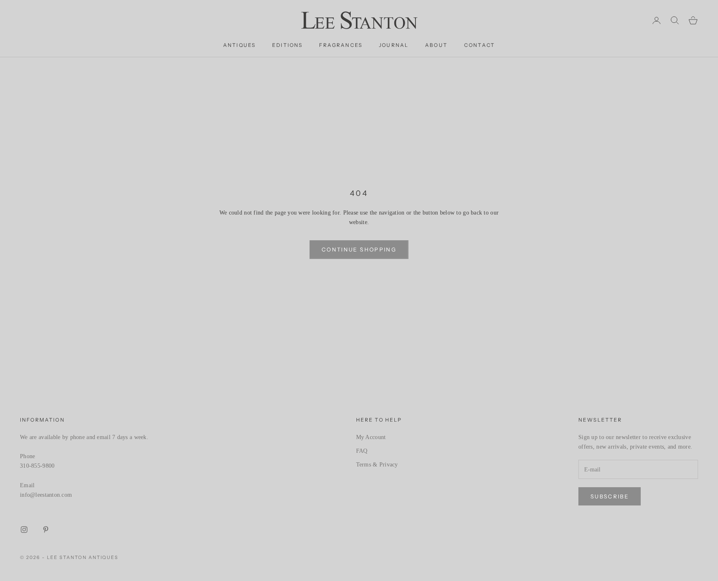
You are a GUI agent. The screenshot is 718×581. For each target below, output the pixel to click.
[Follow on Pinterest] (46, 529)
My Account (371, 437)
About (436, 45)
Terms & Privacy (377, 464)
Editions (287, 45)
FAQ (362, 451)
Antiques (239, 45)
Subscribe (609, 496)
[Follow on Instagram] (24, 529)
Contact (479, 45)
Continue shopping (359, 249)
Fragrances (340, 45)
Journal (393, 45)
